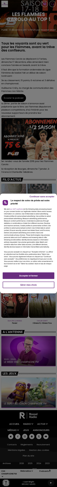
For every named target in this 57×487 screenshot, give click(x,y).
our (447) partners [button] (16, 209)
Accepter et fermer (28, 275)
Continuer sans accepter (42, 196)
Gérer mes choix (28, 284)
